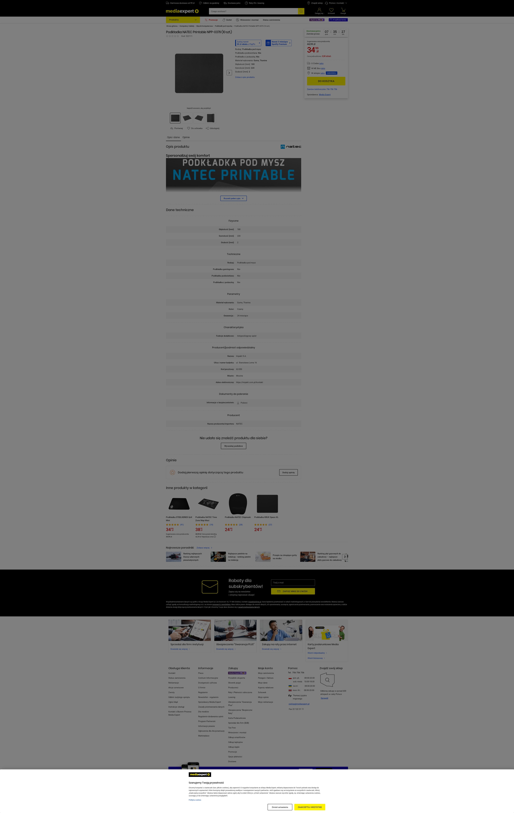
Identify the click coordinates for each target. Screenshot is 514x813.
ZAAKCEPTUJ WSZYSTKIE (310, 807)
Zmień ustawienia (280, 807)
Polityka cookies (195, 800)
